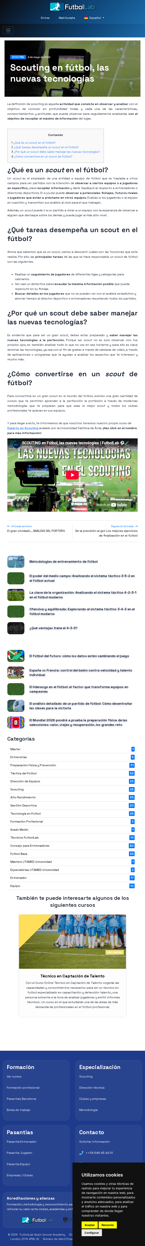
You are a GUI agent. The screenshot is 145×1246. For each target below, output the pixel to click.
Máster (72, 749)
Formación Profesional (72, 821)
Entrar (45, 18)
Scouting (18, 57)
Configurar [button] (92, 1232)
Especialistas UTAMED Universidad (72, 870)
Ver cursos (14, 1076)
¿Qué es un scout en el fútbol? (34, 142)
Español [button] (95, 18)
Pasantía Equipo (18, 1164)
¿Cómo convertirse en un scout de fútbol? (43, 156)
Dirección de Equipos (72, 781)
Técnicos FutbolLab (72, 838)
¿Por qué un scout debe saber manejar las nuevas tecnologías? (57, 152)
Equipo (72, 886)
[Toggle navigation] (8, 30)
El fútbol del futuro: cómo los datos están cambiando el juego (79, 656)
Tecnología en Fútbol (72, 814)
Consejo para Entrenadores (72, 846)
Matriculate (67, 18)
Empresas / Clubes (20, 1175)
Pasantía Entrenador (21, 1142)
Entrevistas (72, 757)
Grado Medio (72, 830)
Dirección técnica (91, 1088)
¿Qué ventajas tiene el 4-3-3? (53, 628)
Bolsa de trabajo (18, 1110)
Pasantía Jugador (19, 1153)
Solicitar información (94, 1142)
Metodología (88, 1110)
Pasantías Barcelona (21, 1099)
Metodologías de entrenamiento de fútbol (63, 561)
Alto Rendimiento (72, 797)
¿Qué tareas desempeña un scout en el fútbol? (46, 147)
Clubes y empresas (92, 1099)
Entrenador (72, 878)
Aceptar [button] (90, 1225)
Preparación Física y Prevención (72, 765)
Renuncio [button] (108, 1225)
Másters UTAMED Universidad (72, 862)
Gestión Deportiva (72, 805)
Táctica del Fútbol (72, 773)
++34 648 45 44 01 (99, 1153)
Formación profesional (23, 1088)
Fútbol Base (72, 854)
